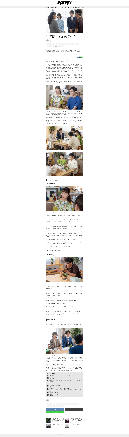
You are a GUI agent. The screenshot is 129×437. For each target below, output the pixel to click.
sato (50, 41)
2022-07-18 (52, 40)
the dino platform (65, 435)
